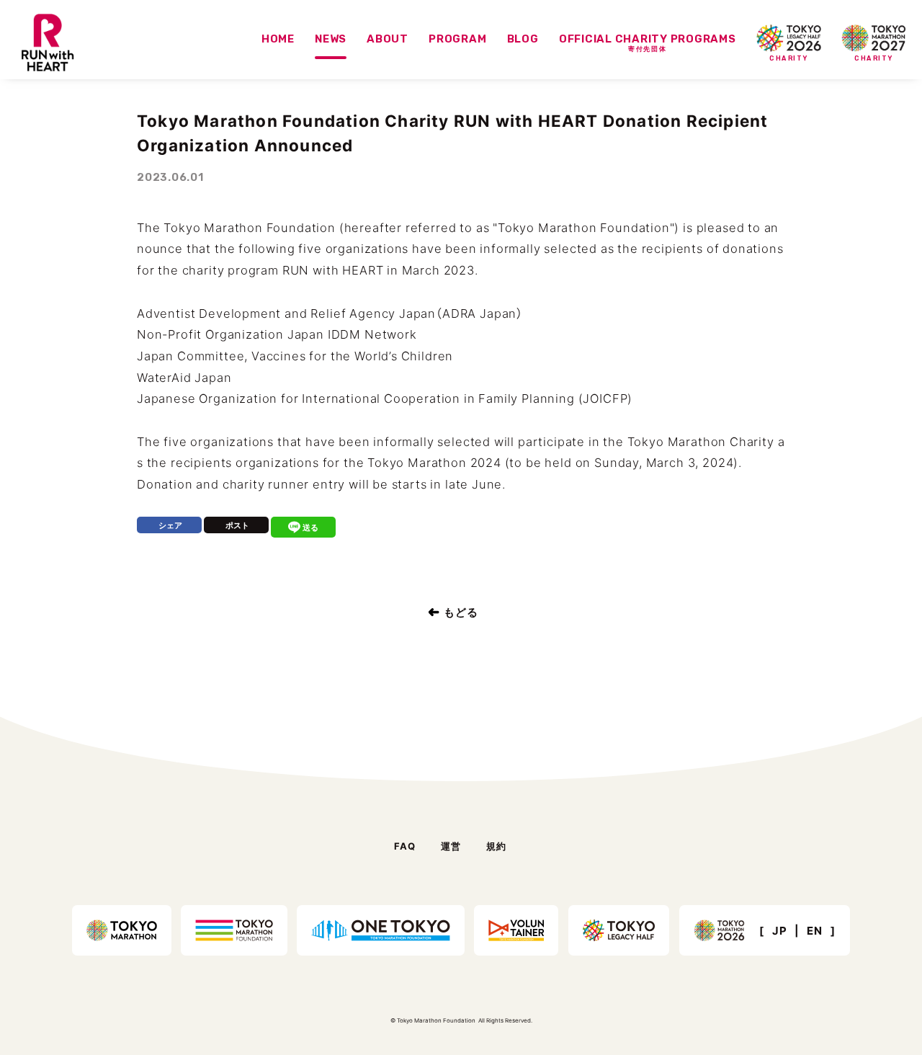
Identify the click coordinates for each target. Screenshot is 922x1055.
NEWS (330, 38)
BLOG (523, 38)
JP (779, 930)
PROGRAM (457, 38)
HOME (278, 38)
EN (815, 930)
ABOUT (387, 38)
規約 (496, 846)
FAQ (405, 846)
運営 (451, 846)
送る (310, 527)
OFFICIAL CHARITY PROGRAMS (647, 42)
